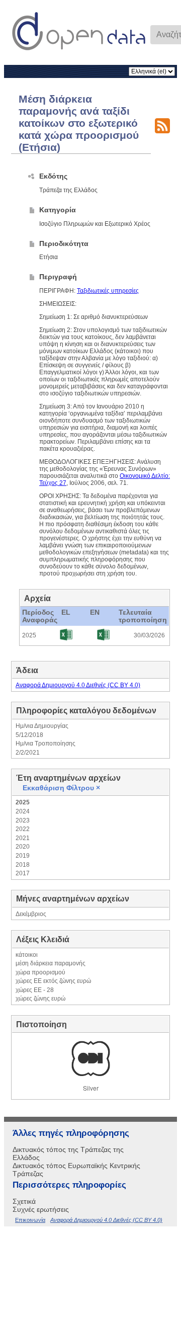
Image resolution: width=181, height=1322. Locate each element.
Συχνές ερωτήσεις (41, 1209)
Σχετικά (24, 1201)
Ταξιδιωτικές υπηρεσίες (108, 290)
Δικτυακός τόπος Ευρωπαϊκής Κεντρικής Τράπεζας (76, 1170)
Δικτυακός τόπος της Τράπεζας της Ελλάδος (68, 1153)
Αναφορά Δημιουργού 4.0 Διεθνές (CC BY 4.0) (78, 685)
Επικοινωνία (30, 1220)
